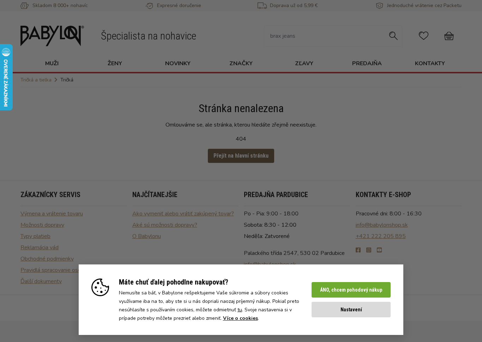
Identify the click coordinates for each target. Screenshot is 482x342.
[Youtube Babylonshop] (379, 250)
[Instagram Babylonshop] (368, 250)
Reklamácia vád (39, 247)
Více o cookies (240, 318)
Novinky (178, 63)
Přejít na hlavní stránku (241, 155)
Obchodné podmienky (47, 259)
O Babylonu (146, 236)
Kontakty (430, 63)
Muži (52, 63)
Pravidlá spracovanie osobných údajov (66, 270)
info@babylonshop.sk (382, 225)
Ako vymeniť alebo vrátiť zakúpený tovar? (183, 214)
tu (239, 309)
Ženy (115, 63)
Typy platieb (35, 236)
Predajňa (367, 63)
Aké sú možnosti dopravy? (164, 225)
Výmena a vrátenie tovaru (51, 214)
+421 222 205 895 (381, 236)
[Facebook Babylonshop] (358, 250)
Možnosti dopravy (42, 225)
